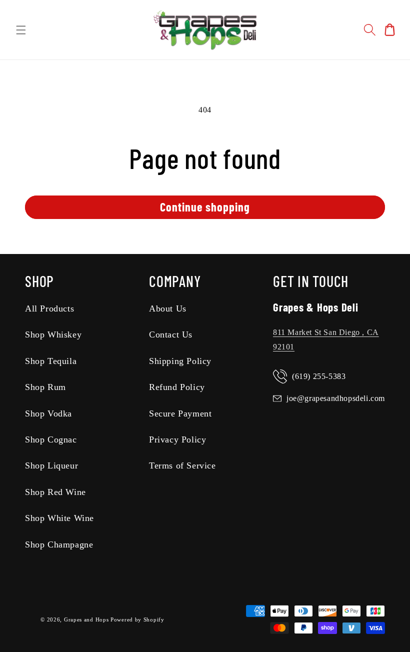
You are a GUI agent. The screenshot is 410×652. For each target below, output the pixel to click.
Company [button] (174, 281)
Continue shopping (205, 207)
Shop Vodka (48, 413)
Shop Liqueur (51, 465)
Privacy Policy (177, 439)
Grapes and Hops (87, 619)
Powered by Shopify (137, 619)
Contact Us (170, 335)
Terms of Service (182, 465)
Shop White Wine (59, 518)
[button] (21, 30)
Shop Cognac (51, 439)
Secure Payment (180, 413)
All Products (49, 309)
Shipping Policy (180, 361)
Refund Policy (177, 387)
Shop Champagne (59, 545)
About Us (167, 309)
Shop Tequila (50, 361)
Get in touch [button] (310, 281)
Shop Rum (45, 387)
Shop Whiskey (53, 335)
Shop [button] (39, 281)
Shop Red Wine (55, 492)
